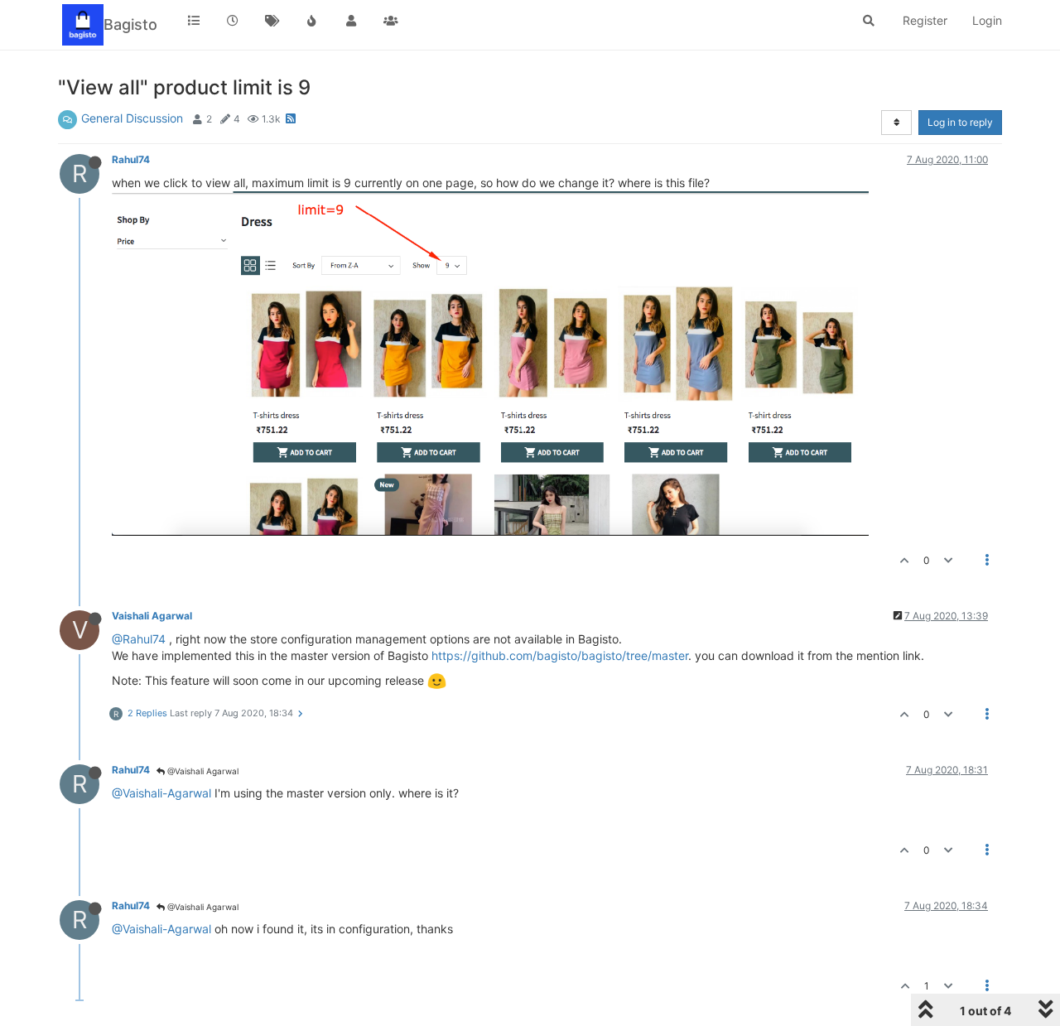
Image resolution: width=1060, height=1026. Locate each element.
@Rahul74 (139, 639)
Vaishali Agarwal (152, 615)
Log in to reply (960, 122)
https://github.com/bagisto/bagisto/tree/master (559, 655)
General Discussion (132, 118)
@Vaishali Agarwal (201, 771)
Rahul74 (131, 159)
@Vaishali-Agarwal (161, 793)
